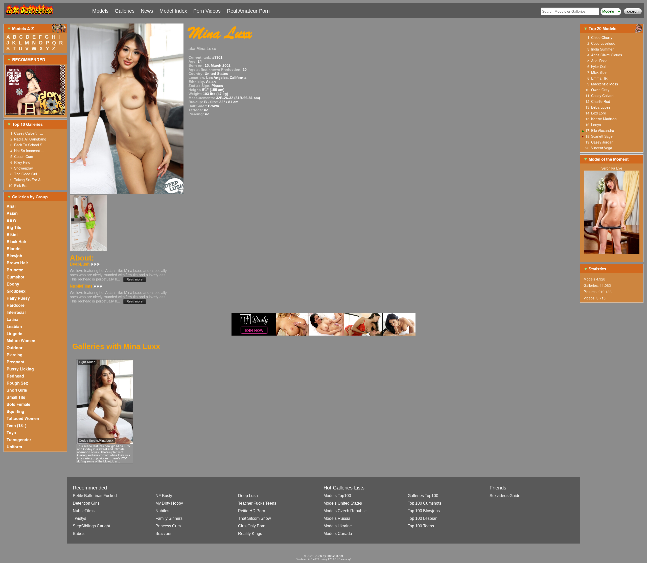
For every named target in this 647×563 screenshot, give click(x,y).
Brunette (15, 270)
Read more (135, 279)
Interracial (16, 312)
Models (100, 11)
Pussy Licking (20, 369)
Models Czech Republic (345, 511)
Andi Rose (599, 60)
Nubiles (162, 511)
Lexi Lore (598, 112)
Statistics (597, 269)
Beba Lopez (600, 107)
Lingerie (14, 333)
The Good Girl (25, 173)
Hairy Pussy (18, 298)
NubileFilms (84, 511)
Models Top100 (337, 496)
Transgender (19, 439)
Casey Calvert (602, 95)
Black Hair (16, 241)
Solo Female (18, 404)
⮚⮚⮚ (95, 264)
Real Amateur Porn (248, 11)
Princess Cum (168, 526)
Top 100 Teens (421, 526)
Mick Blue (599, 72)
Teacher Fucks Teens (257, 503)
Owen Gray (600, 89)
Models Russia (337, 518)
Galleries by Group (30, 197)
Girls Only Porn (251, 526)
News (147, 11)
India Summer (602, 49)
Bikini (12, 234)
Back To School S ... (30, 144)
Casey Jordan (602, 142)
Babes (78, 533)
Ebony (13, 284)
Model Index (173, 11)
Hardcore (16, 305)
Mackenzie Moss (604, 83)
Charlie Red (600, 101)
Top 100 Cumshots (424, 503)
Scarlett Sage (602, 136)
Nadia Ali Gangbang (30, 139)
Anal (11, 206)
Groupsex (16, 291)
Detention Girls (86, 503)
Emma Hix (599, 78)
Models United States (343, 503)
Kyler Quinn (600, 66)
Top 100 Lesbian (422, 518)
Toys (11, 432)
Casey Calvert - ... (28, 133)
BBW (11, 220)
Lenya (596, 124)
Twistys (79, 518)
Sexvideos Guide (505, 496)
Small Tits (16, 397)
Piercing (14, 355)
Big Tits (14, 227)
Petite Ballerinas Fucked (95, 496)
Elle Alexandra (602, 130)
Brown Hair (17, 263)
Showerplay (23, 168)
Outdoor (14, 347)
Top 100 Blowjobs (424, 511)
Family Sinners (168, 518)
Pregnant (15, 362)
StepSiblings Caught (91, 526)
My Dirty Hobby (169, 503)
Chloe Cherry (601, 37)
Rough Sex (17, 383)
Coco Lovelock (603, 43)
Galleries (124, 11)
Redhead (15, 376)
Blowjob (14, 256)
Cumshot (15, 277)
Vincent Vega (601, 147)
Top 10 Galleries (27, 124)
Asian (12, 213)
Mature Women (21, 340)
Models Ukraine (338, 526)
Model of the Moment (609, 159)
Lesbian (14, 326)
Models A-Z (23, 28)
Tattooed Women (23, 418)
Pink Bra (21, 185)
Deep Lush (248, 496)
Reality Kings (250, 533)
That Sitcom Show (254, 518)
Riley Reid (22, 162)
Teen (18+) (16, 425)
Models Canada (338, 533)
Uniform (14, 447)
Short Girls (17, 390)
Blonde (13, 248)
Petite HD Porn (251, 511)
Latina (12, 319)
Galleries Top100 (423, 496)
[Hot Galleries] (29, 16)
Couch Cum (23, 156)
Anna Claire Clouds (606, 54)
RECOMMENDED (28, 59)
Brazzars (163, 533)
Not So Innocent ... (29, 150)
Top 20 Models (603, 28)
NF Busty (163, 496)
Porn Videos (207, 11)
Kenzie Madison (604, 118)
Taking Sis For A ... (29, 179)
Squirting (15, 411)
